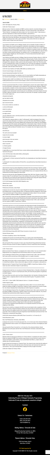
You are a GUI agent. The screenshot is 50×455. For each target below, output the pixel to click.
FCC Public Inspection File (25, 448)
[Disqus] (25, 372)
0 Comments (21, 19)
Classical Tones (11, 352)
